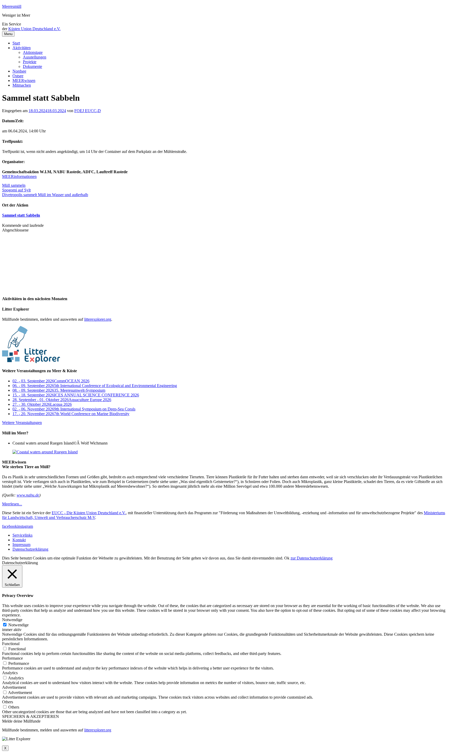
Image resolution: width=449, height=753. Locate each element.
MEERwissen (23, 80)
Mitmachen (21, 85)
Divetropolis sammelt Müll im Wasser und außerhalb (45, 194)
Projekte (29, 62)
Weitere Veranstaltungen (22, 422)
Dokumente (32, 66)
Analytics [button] (10, 673)
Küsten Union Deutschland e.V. (34, 29)
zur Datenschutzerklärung (311, 558)
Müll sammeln (13, 185)
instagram (25, 526)
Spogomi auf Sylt (16, 190)
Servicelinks (22, 535)
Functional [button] (10, 643)
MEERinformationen (19, 176)
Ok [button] (286, 558)
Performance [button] (12, 658)
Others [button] (7, 702)
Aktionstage (33, 52)
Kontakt (19, 540)
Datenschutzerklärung (30, 549)
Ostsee (17, 76)
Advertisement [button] (14, 687)
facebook (9, 526)
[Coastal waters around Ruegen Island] (45, 452)
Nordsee (19, 71)
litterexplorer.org (97, 319)
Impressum (21, 544)
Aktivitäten (21, 48)
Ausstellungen (34, 57)
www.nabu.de (28, 495)
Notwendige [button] (12, 619)
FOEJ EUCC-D (87, 110)
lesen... (12, 504)
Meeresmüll (11, 6)
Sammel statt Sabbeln (21, 215)
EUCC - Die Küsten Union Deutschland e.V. (89, 513)
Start (16, 43)
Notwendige (18, 625)
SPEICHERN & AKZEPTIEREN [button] (30, 716)
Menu (8, 34)
